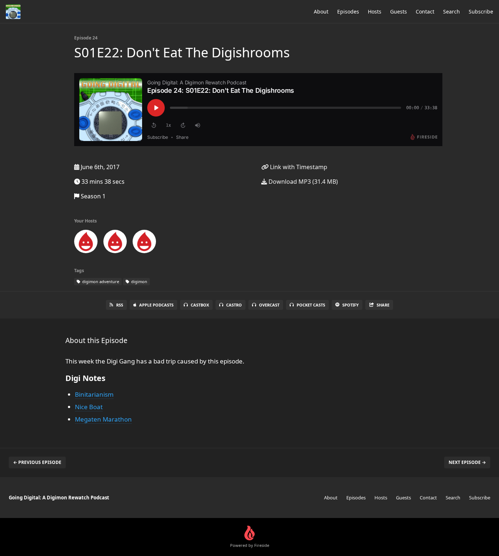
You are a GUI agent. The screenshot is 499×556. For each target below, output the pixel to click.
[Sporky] (144, 243)
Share (383, 305)
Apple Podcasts (156, 305)
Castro (234, 305)
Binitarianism (94, 394)
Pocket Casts (311, 305)
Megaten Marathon (103, 419)
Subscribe (481, 11)
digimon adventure (100, 281)
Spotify (350, 305)
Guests (398, 11)
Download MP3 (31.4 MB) (302, 182)
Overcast (269, 305)
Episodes (348, 11)
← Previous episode (37, 462)
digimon (138, 281)
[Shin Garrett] (86, 243)
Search (451, 11)
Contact (425, 11)
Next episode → (467, 462)
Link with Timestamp (297, 167)
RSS (119, 305)
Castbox (200, 305)
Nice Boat (89, 407)
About (321, 11)
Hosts (374, 11)
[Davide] (115, 243)
